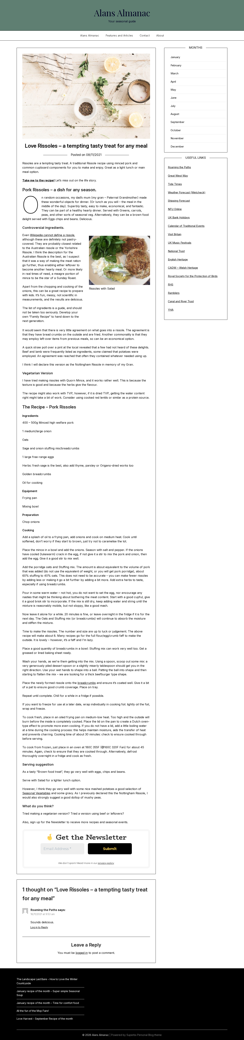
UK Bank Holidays (179, 217)
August (175, 114)
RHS (170, 284)
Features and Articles (119, 35)
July (173, 106)
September (177, 122)
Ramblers (174, 293)
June (173, 97)
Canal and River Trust (181, 301)
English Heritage (178, 259)
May (173, 89)
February (176, 65)
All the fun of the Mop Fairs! (33, 1010)
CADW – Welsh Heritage (183, 267)
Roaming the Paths (44, 910)
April (173, 81)
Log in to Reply (39, 927)
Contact (145, 35)
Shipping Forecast (179, 200)
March (174, 73)
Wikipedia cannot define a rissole (52, 235)
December (177, 146)
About (160, 35)
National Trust (176, 251)
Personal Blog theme (149, 1034)
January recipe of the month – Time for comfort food (48, 1002)
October (176, 130)
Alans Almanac (122, 12)
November (177, 138)
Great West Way (178, 175)
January (175, 57)
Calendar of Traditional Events (186, 226)
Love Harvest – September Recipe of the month (45, 1018)
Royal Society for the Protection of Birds (193, 276)
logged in (82, 953)
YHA (170, 309)
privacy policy (106, 863)
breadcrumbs (87, 683)
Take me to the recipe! (38, 180)
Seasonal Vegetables (36, 793)
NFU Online (175, 209)
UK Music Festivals (179, 242)
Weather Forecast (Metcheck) (186, 192)
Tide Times (175, 184)
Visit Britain (174, 234)
